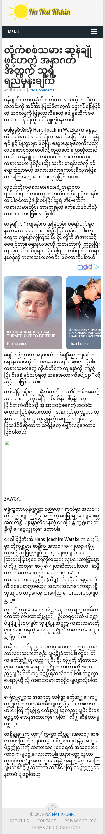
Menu (13, 31)
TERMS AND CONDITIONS (56, 827)
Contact (46, 821)
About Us (19, 821)
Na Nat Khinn (59, 814)
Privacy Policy (80, 821)
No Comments (42, 90)
